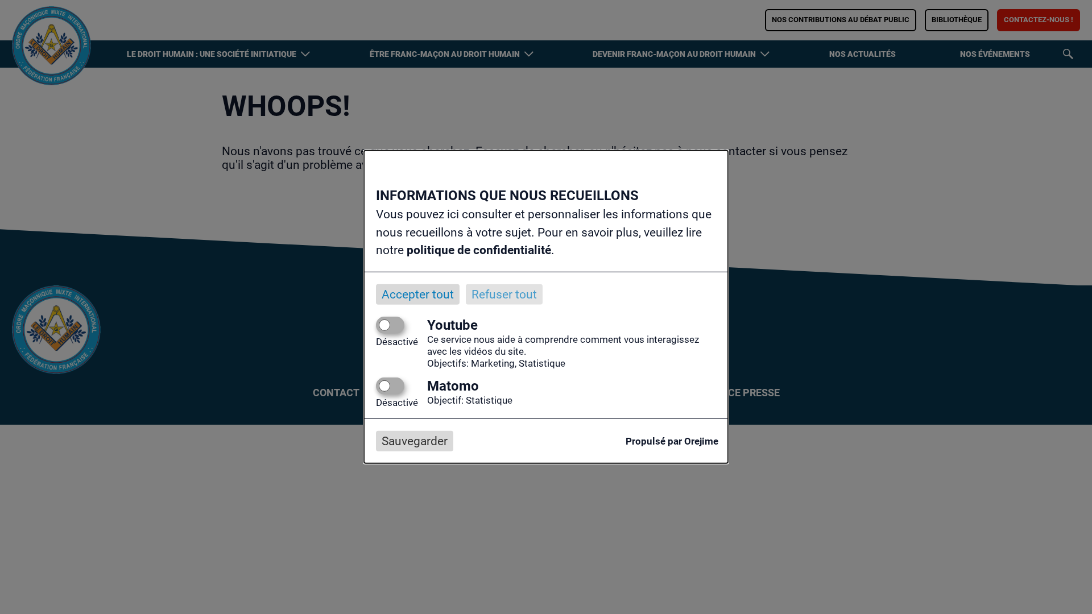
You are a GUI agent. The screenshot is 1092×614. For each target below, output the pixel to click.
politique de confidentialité (479, 250)
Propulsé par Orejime (672, 441)
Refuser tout (504, 294)
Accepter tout (418, 294)
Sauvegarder (415, 441)
